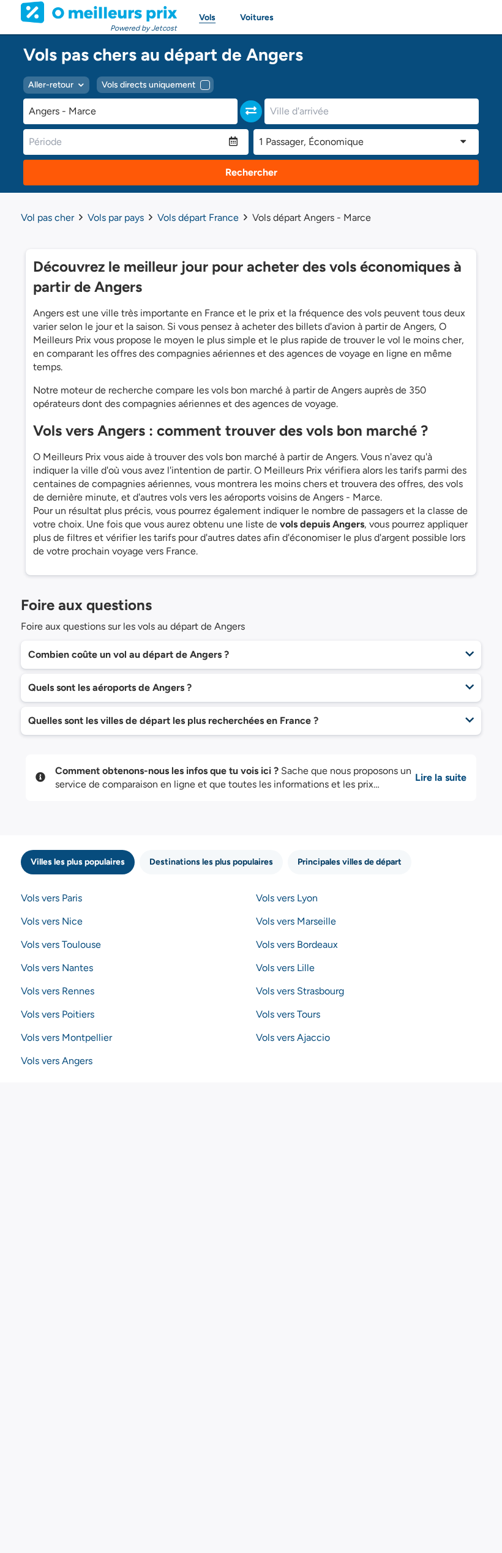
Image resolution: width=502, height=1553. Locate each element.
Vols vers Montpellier (66, 1037)
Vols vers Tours (288, 1014)
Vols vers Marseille (296, 921)
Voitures (257, 17)
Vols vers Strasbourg (300, 991)
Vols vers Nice (52, 921)
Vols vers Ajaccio (293, 1037)
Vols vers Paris (51, 898)
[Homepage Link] (99, 12)
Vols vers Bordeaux (297, 944)
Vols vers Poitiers (57, 1014)
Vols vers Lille (285, 968)
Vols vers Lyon (287, 898)
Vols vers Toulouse (61, 944)
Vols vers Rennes (57, 991)
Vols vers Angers (56, 1061)
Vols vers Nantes (57, 968)
